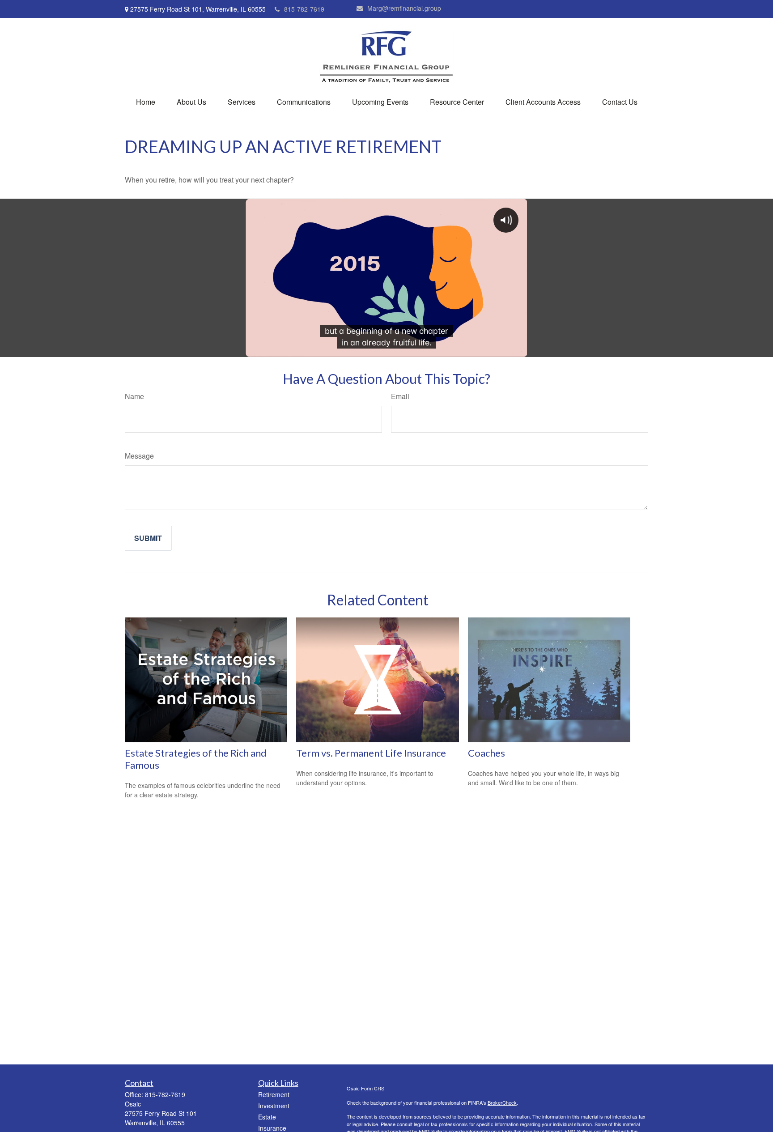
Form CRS (372, 1088)
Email (400, 396)
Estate (267, 1116)
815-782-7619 (304, 8)
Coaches (486, 753)
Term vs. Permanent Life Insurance (371, 753)
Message (139, 456)
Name (134, 396)
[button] (145, 102)
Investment (273, 1105)
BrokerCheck (502, 1102)
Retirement (273, 1094)
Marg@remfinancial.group (404, 8)
